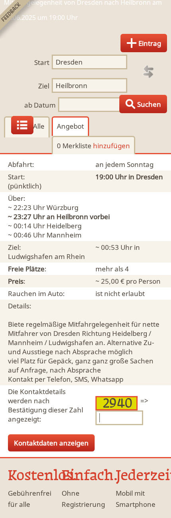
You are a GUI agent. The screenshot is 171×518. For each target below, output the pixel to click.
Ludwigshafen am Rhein (46, 256)
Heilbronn (72, 216)
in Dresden (145, 176)
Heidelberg (64, 225)
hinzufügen (111, 145)
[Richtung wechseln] (148, 71)
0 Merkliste (93, 145)
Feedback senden (19, 19)
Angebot (70, 126)
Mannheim (64, 234)
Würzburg (62, 207)
